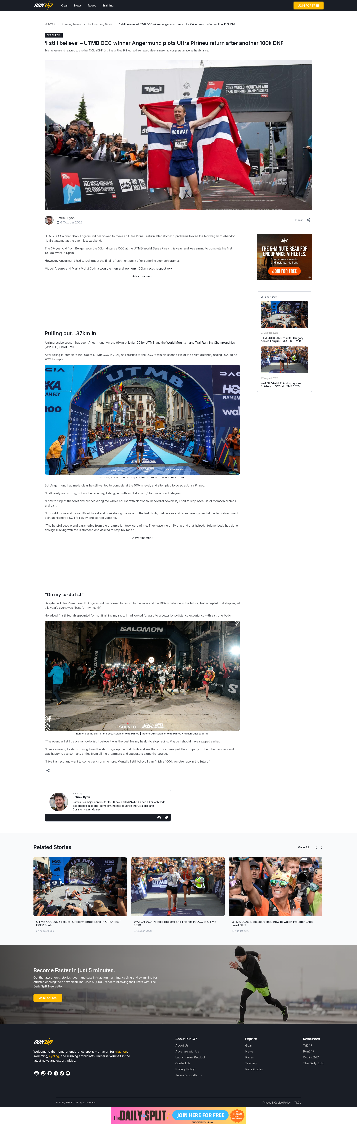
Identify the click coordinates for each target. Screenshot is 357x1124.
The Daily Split (313, 1063)
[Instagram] (43, 1073)
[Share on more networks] (308, 219)
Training (108, 5)
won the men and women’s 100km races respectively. (136, 268)
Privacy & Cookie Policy (277, 1102)
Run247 (308, 1051)
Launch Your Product (190, 1057)
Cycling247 (311, 1057)
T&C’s (297, 1102)
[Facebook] (49, 1073)
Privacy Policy (185, 1069)
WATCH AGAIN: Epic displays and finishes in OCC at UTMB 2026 (282, 385)
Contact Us (183, 1063)
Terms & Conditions (188, 1075)
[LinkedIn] (36, 1073)
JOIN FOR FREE (308, 5)
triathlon (121, 1051)
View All (303, 847)
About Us (182, 1045)
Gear (64, 5)
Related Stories (52, 847)
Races (92, 5)
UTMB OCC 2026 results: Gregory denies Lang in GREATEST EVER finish (282, 341)
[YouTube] (68, 1073)
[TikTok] (62, 1073)
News (78, 5)
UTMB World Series (147, 248)
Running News (71, 24)
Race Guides (254, 1069)
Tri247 (307, 1045)
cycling (54, 1056)
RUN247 (50, 24)
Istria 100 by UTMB (141, 342)
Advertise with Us (187, 1051)
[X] (56, 1073)
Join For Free (48, 998)
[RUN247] (43, 5)
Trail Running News (99, 24)
